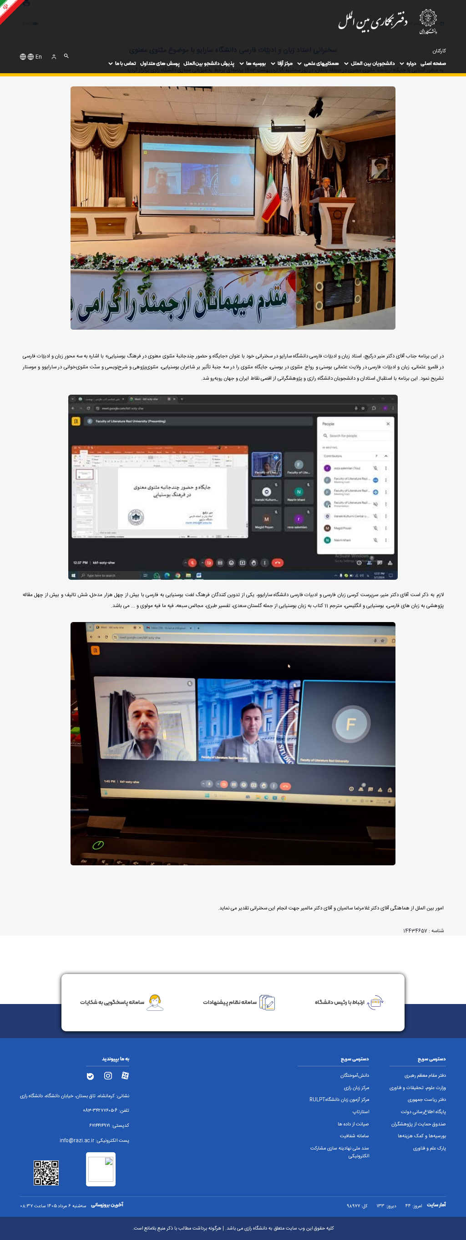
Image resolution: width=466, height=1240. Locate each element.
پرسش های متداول (160, 63)
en (38, 57)
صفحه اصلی (433, 63)
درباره (411, 63)
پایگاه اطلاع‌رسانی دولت (423, 1112)
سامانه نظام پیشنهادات (230, 1002)
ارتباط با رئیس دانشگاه (340, 1002)
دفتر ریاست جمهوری (427, 1100)
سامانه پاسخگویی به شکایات (112, 1002)
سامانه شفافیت (354, 1136)
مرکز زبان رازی (356, 1088)
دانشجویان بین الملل (373, 63)
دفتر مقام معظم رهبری (425, 1075)
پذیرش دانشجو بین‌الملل (208, 63)
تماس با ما (125, 63)
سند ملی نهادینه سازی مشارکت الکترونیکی (339, 1152)
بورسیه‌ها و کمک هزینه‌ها (422, 1136)
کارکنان (439, 51)
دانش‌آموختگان (354, 1075)
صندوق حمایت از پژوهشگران (418, 1124)
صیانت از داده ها (353, 1124)
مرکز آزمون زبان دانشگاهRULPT (339, 1100)
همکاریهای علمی (321, 63)
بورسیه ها (256, 63)
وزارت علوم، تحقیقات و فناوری (418, 1088)
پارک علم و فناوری (429, 1148)
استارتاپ (361, 1112)
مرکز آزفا (285, 63)
